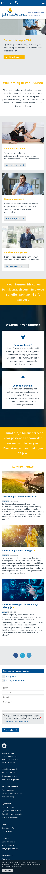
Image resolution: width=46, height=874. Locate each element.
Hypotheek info (8, 807)
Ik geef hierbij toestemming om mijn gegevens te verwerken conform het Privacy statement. (23, 716)
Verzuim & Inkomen (14, 148)
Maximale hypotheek (10, 817)
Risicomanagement (14, 199)
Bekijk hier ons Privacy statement (17, 721)
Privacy (14, 828)
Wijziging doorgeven (10, 849)
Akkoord (8, 871)
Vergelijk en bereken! (13, 57)
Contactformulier (8, 842)
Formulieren (6, 859)
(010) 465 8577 (12, 676)
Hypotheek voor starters (11, 811)
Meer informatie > (17, 866)
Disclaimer (6, 828)
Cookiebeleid (7, 831)
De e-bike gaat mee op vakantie (19, 496)
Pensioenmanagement (16, 252)
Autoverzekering (8, 790)
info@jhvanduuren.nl (15, 680)
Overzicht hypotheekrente (12, 814)
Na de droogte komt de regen (17, 550)
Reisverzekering (8, 797)
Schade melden (8, 845)
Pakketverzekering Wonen (12, 793)
